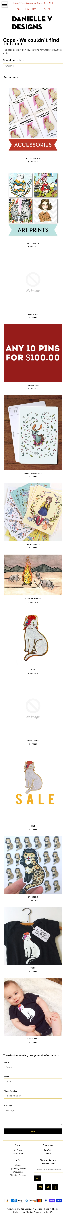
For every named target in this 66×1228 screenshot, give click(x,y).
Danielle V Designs (33, 1208)
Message (8, 1105)
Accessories (17, 1153)
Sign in (20, 9)
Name (6, 1062)
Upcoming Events (18, 1168)
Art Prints (18, 1150)
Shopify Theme (51, 1208)
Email (6, 1076)
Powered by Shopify (43, 1212)
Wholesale (18, 1171)
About (18, 1165)
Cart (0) (47, 9)
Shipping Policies (18, 1175)
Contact (48, 1153)
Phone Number (10, 1091)
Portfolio (48, 1150)
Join (27, 9)
